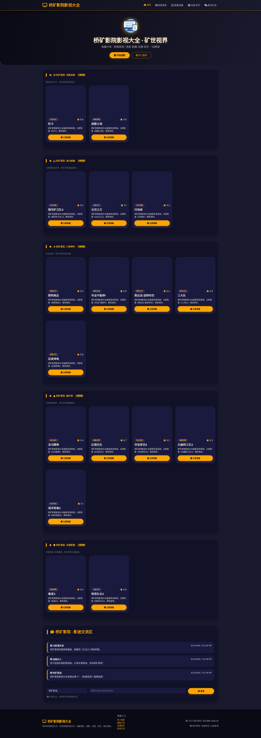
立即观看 (67, 137)
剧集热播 (178, 5)
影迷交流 (211, 5)
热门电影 (121, 720)
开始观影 (120, 55)
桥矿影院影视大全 (64, 5)
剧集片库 (121, 723)
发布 (202, 691)
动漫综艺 (121, 725)
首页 (148, 5)
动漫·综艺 (195, 5)
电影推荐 (162, 5)
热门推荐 (142, 55)
